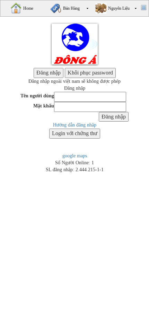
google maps (74, 155)
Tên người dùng (37, 95)
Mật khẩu (43, 105)
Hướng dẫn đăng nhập (74, 125)
